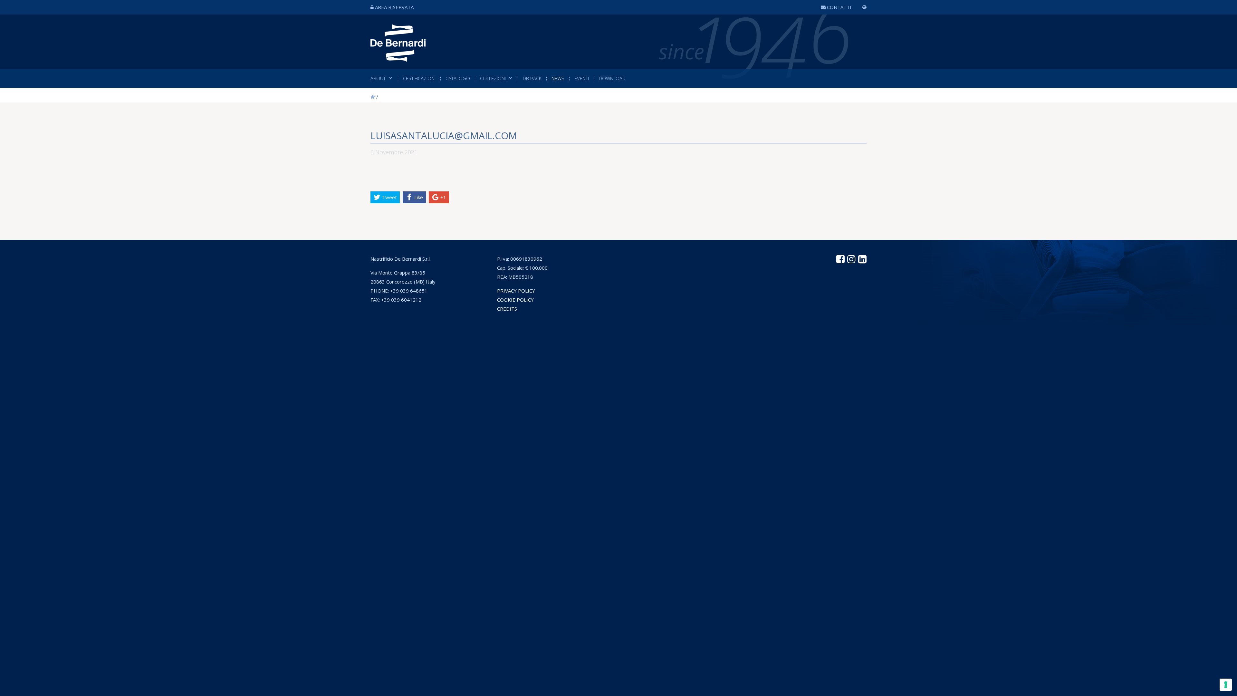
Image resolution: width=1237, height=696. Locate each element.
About (378, 78)
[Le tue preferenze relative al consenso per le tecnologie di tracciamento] (1226, 685)
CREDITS (507, 308)
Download (612, 78)
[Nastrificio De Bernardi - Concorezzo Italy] (398, 57)
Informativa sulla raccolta (557, 336)
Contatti (839, 7)
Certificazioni (419, 78)
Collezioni (493, 78)
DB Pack (532, 78)
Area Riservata (394, 7)
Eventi (581, 78)
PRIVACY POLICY (516, 290)
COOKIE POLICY (515, 299)
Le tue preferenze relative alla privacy (647, 336)
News (557, 78)
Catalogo (458, 78)
